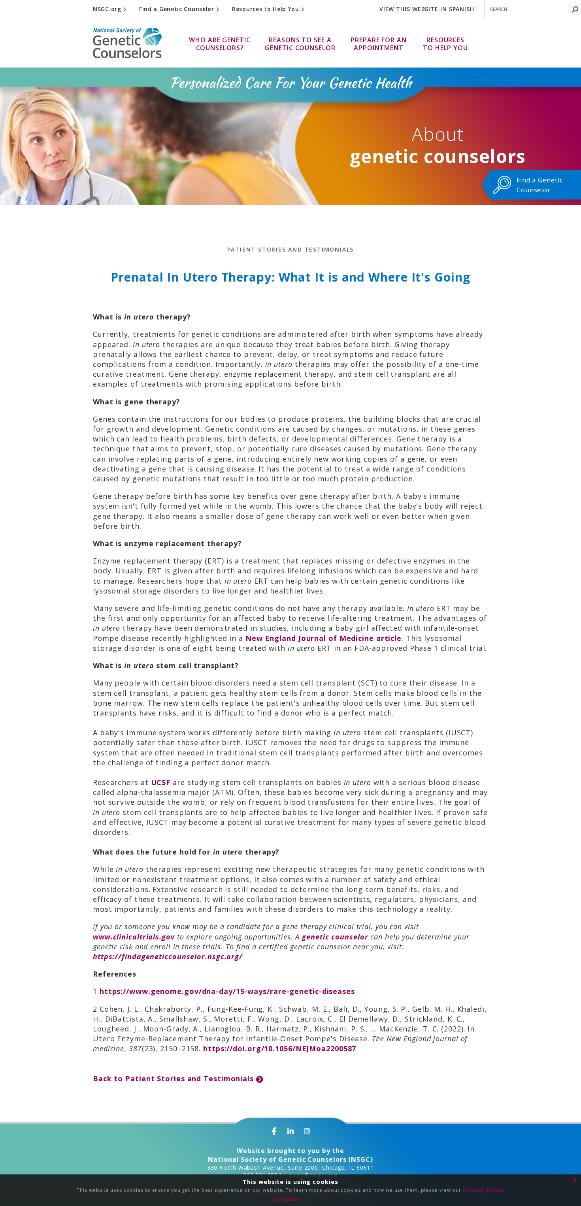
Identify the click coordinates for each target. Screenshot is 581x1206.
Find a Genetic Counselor (177, 9)
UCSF (161, 782)
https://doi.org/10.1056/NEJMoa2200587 (279, 1048)
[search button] (575, 9)
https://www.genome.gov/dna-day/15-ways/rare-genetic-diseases (227, 991)
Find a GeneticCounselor (540, 185)
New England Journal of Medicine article (323, 638)
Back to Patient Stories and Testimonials (174, 1078)
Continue (286, 1198)
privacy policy (483, 1190)
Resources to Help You (266, 9)
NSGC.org (108, 9)
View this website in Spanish (426, 9)
